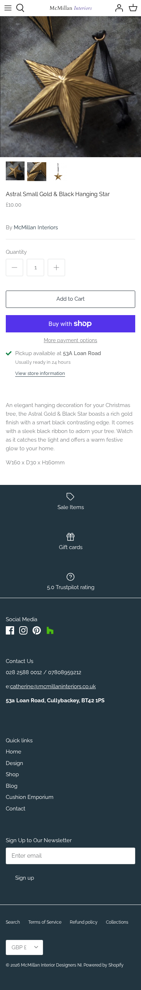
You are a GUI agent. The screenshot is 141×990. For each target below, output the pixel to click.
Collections (117, 922)
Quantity (16, 252)
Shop (12, 774)
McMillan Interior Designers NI (51, 965)
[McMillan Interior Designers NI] (70, 8)
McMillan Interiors (36, 227)
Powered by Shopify (104, 965)
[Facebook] (10, 630)
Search (13, 922)
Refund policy (84, 922)
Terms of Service (44, 922)
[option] (70, 86)
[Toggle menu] (8, 8)
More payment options (70, 340)
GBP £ (19, 947)
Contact (15, 808)
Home (13, 751)
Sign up (24, 878)
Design (14, 763)
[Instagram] (23, 630)
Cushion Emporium (30, 797)
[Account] (117, 8)
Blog (11, 786)
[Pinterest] (37, 630)
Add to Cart (70, 299)
